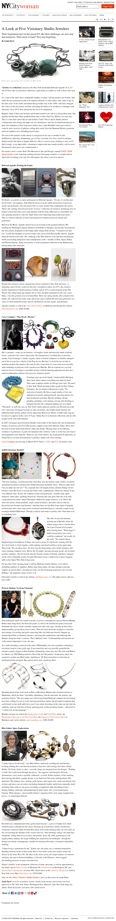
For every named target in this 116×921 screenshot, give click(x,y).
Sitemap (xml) (109, 918)
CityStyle (20, 15)
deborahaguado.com (10, 308)
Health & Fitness (60, 15)
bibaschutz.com (25, 873)
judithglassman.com (44, 577)
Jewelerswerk (46, 867)
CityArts (46, 15)
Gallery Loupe (21, 867)
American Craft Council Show (53, 717)
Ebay (57, 441)
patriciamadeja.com (34, 720)
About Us (38, 918)
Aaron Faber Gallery (34, 305)
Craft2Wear (52, 714)
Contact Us (49, 918)
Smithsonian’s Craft (36, 714)
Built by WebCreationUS (96, 918)
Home (102, 15)
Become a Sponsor (62, 918)
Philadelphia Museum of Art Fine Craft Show (19, 717)
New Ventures (91, 15)
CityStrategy (7, 15)
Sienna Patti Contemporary (12, 870)
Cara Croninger (8, 441)
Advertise (74, 918)
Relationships (76, 15)
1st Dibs (47, 441)
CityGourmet (33, 15)
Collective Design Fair (59, 870)
